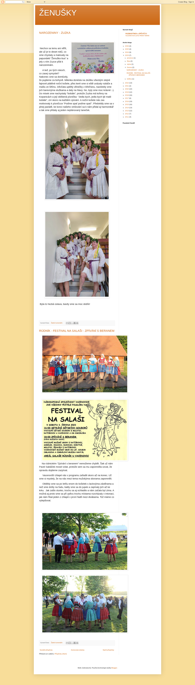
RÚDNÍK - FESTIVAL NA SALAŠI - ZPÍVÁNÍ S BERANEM (76, 330)
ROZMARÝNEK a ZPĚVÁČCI (136, 34)
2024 (127, 52)
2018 (127, 95)
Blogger (114, 668)
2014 (127, 108)
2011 (127, 117)
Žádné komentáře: (57, 323)
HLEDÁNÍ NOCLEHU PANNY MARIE (137, 35)
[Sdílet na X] (72, 323)
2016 (127, 101)
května (129, 79)
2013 (127, 111)
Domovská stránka (77, 650)
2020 (127, 89)
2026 (127, 46)
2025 (127, 49)
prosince (130, 58)
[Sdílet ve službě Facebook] (74, 323)
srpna (129, 64)
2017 (127, 98)
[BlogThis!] (69, 323)
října (129, 61)
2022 (127, 83)
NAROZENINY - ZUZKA (54, 32)
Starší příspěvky (108, 650)
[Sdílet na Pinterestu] (77, 323)
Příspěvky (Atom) (61, 654)
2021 (127, 86)
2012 (127, 114)
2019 (127, 92)
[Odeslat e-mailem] (67, 323)
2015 (127, 104)
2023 (127, 55)
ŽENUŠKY (58, 12)
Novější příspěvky (46, 650)
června (129, 67)
